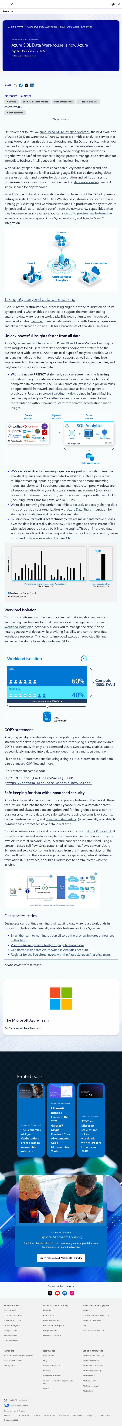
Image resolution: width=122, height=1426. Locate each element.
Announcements (15, 112)
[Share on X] (26, 85)
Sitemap (7, 1415)
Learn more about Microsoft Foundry (61, 1258)
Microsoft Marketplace (13, 1360)
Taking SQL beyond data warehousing (39, 299)
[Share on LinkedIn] (32, 85)
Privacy (37, 1415)
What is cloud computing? (93, 1355)
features (37, 321)
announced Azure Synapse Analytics (65, 132)
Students (47, 1370)
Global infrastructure (12, 1320)
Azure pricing (48, 1315)
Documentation (49, 1355)
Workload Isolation (17, 627)
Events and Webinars (52, 1375)
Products (47, 1310)
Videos (46, 1388)
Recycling (91, 1415)
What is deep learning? (92, 1370)
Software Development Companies (18, 1355)
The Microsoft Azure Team (25, 56)
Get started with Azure (13, 1315)
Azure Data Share (79, 509)
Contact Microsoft (22, 1415)
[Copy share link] (15, 85)
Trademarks (64, 1415)
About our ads (105, 1415)
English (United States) (18, 1400)
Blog (45, 1360)
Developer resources (51, 1365)
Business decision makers (35, 101)
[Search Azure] (11, 4)
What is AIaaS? (89, 1375)
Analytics (11, 101)
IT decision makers (88, 101)
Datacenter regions (12, 1325)
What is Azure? (10, 1310)
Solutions (86, 1310)
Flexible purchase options (53, 1325)
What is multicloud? (91, 1360)
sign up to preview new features (84, 213)
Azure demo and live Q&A (93, 1330)
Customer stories (11, 1340)
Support (86, 1325)
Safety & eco (78, 1415)
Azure (6, 11)
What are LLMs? (89, 1381)
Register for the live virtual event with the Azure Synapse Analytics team (60, 955)
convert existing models (59, 393)
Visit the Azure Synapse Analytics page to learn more (47, 945)
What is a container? (91, 1386)
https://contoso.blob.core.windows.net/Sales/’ (49, 783)
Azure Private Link (99, 831)
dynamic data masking (61, 819)
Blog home (17, 26)
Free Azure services (51, 1320)
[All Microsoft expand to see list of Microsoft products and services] (4, 4)
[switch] (119, 4)
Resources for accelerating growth (97, 1315)
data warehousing (86, 182)
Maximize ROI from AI (52, 1335)
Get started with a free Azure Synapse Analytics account (49, 950)
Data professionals (63, 101)
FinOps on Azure (50, 1330)
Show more (59, 119)
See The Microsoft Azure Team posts (23, 1028)
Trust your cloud (10, 1330)
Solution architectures (92, 1320)
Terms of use (49, 1415)
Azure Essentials (10, 1335)
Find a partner (10, 1365)
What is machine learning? (93, 1365)
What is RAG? (88, 1391)
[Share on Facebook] (21, 85)
